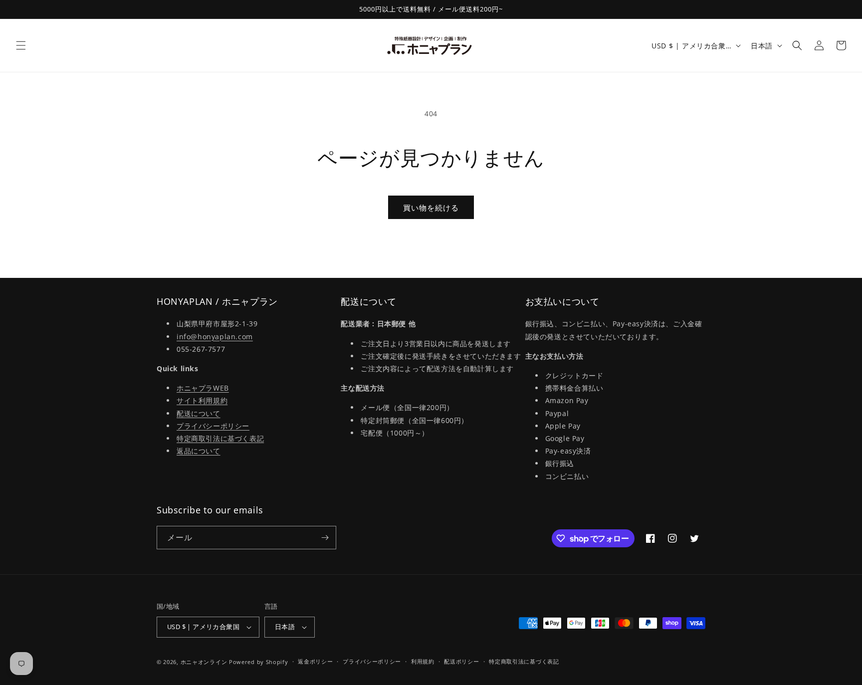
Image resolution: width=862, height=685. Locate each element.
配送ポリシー (461, 661)
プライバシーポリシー (213, 426)
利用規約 (422, 661)
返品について (198, 451)
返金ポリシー (315, 661)
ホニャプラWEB (203, 388)
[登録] (325, 537)
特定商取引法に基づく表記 (220, 438)
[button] (21, 45)
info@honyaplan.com (215, 336)
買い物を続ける (431, 208)
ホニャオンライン (204, 662)
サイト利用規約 (202, 400)
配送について (198, 413)
